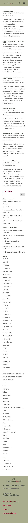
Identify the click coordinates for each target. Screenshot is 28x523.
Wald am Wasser (9, 15)
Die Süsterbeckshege (9, 108)
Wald (4, 15)
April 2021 (6, 357)
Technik (22, 112)
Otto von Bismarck (20, 46)
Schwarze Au (12, 49)
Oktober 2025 (7, 277)
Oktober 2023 (7, 302)
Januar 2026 (6, 268)
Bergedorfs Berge (8, 11)
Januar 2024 (6, 299)
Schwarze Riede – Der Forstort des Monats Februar (13, 77)
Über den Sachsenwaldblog (10, 502)
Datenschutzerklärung (9, 513)
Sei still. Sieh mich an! (9, 432)
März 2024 (6, 293)
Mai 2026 (5, 259)
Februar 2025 (6, 280)
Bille (15, 13)
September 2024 (7, 283)
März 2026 (6, 265)
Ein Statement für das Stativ (16, 252)
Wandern (22, 82)
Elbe (4, 383)
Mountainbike (7, 417)
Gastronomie (6, 395)
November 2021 (7, 336)
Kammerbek (17, 80)
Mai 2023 (5, 311)
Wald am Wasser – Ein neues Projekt (13, 133)
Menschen (6, 413)
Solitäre (5, 435)
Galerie (5, 392)
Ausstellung (6, 367)
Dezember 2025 (7, 271)
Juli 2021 (5, 348)
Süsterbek (17, 112)
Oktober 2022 (7, 323)
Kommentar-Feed (8, 467)
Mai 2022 (5, 330)
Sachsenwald (6, 49)
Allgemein (11, 13)
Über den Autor (7, 505)
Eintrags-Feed (7, 463)
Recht (22, 13)
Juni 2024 (5, 290)
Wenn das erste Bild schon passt (12, 161)
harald (4, 241)
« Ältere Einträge (7, 191)
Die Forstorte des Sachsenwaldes (12, 376)
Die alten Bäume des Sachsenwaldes (13, 373)
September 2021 (7, 342)
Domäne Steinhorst (8, 380)
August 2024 (6, 286)
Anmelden (6, 460)
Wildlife (5, 453)
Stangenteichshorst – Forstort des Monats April (13, 41)
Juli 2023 (5, 305)
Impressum (6, 509)
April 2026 (6, 262)
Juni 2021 (5, 351)
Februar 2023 (6, 314)
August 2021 (6, 345)
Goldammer (12, 46)
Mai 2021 (5, 354)
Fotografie (17, 135)
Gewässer (18, 13)
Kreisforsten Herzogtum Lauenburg (11, 137)
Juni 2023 (5, 308)
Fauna (4, 386)
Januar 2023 (6, 317)
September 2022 (7, 326)
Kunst (4, 410)
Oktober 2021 (7, 339)
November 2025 (7, 274)
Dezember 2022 (7, 320)
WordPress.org (7, 470)
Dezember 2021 (7, 333)
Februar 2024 (6, 296)
